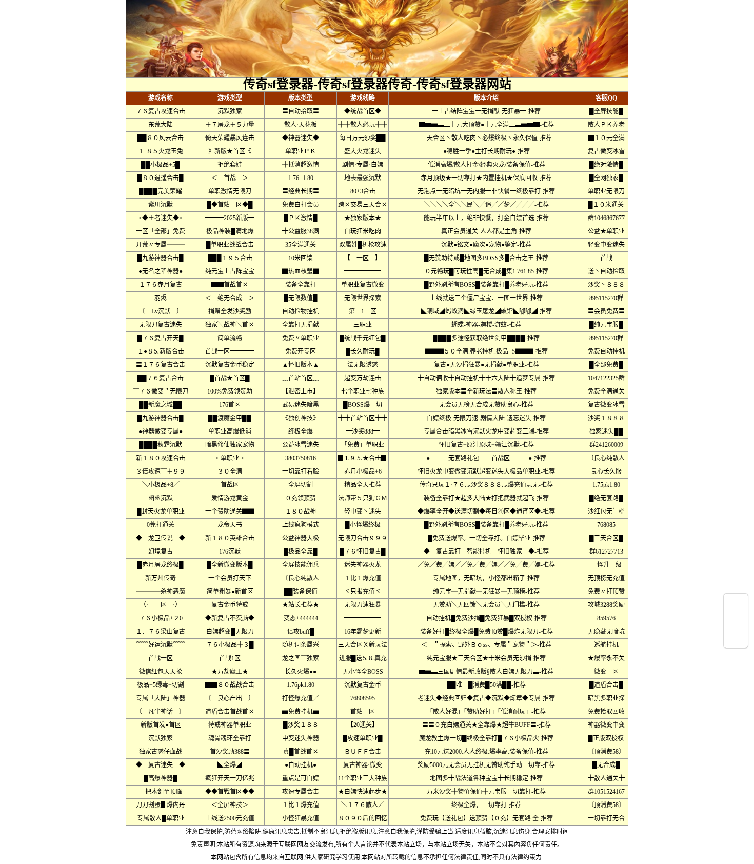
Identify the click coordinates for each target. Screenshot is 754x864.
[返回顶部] (735, 601)
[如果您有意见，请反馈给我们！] (735, 621)
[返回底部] (735, 639)
